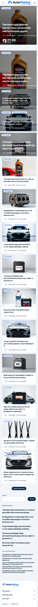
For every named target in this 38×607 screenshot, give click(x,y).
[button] (3, 3)
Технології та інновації (19, 112)
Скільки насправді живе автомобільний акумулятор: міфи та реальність (18, 536)
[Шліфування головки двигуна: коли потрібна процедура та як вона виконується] (19, 25)
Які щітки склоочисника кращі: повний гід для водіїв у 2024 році (17, 567)
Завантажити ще (19, 488)
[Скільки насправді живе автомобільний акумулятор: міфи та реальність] (19, 144)
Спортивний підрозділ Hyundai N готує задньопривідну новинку (16, 527)
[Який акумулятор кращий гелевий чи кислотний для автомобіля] (19, 363)
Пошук (4, 495)
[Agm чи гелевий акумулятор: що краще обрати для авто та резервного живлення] (19, 394)
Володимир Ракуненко (9, 570)
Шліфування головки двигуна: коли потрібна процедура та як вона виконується (17, 519)
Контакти (5, 604)
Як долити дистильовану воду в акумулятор (16, 544)
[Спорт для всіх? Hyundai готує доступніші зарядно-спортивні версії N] (19, 329)
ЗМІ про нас (14, 604)
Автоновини (6, 112)
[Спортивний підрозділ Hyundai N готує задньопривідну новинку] (19, 120)
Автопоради (6, 8)
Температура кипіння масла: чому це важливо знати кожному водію (18, 511)
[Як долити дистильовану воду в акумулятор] (19, 298)
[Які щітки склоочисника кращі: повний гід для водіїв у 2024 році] (19, 428)
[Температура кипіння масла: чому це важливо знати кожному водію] (19, 70)
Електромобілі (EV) (20, 453)
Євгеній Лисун (6, 558)
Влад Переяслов (7, 566)
